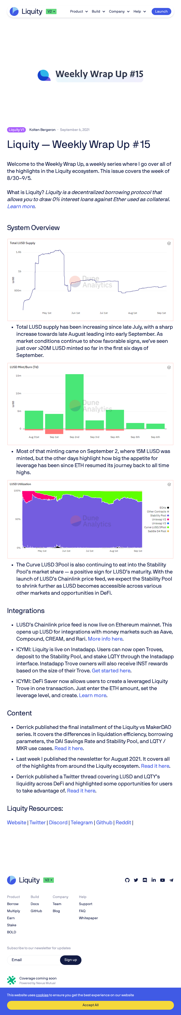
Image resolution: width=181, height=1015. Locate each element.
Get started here (111, 671)
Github (103, 822)
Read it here (69, 748)
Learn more (92, 695)
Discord (58, 822)
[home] (26, 11)
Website (16, 822)
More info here (105, 639)
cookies (42, 995)
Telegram (81, 822)
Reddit (123, 822)
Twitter (37, 822)
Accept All (91, 1005)
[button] (51, 11)
